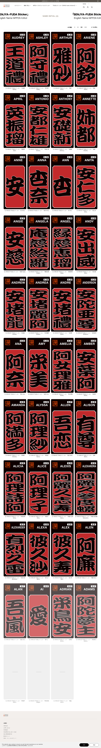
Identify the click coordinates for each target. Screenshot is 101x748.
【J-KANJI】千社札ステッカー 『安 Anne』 (15, 210)
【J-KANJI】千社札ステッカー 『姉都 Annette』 (86, 150)
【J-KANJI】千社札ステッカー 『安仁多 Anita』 (86, 211)
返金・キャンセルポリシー (10, 738)
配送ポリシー (7, 736)
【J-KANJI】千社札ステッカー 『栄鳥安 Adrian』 (62, 639)
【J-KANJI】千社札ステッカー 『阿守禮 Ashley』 (38, 88)
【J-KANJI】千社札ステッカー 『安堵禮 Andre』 (62, 333)
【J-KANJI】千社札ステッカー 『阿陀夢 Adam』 (15, 701)
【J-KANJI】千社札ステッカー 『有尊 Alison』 (86, 456)
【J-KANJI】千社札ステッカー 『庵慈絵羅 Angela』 (38, 272)
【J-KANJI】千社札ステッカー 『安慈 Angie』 (15, 271)
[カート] (91, 7)
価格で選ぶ (27, 5)
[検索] (83, 7)
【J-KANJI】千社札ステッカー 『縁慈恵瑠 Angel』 (62, 272)
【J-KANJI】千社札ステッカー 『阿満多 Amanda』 (15, 456)
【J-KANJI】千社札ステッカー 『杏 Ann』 (62, 210)
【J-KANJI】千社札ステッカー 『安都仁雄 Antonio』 (38, 150)
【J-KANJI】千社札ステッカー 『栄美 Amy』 (39, 394)
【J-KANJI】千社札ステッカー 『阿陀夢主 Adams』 (86, 639)
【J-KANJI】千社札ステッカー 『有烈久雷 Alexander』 (15, 578)
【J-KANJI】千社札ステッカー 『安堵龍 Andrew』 (15, 333)
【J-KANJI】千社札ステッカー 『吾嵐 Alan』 (15, 639)
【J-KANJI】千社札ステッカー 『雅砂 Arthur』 (62, 88)
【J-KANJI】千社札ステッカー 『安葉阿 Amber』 (86, 394)
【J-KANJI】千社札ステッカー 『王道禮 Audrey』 (15, 88)
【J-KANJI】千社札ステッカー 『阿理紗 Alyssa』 (38, 456)
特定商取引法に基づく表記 (10, 732)
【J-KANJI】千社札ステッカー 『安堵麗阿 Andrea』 (38, 333)
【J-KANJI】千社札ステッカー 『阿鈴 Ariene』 (86, 88)
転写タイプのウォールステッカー (41, 5)
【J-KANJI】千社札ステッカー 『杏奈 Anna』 (39, 210)
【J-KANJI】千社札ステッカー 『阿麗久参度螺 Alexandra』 (86, 517)
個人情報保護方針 (8, 734)
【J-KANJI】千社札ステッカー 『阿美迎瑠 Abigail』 (38, 701)
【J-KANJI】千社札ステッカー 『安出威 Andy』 (86, 272)
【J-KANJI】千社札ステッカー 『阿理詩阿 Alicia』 (15, 517)
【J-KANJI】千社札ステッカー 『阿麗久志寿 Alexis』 (62, 517)
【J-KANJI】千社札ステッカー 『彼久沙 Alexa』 (38, 578)
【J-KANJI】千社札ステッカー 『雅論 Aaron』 (62, 701)
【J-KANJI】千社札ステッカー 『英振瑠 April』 (15, 150)
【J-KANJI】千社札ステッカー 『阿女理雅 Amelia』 (62, 394)
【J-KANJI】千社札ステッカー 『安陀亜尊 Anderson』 (86, 333)
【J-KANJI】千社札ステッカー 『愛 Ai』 (38, 639)
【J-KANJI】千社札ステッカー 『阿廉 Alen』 (86, 577)
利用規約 (6, 730)
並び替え (95, 27)
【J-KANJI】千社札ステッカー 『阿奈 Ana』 (15, 394)
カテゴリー (18, 5)
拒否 (84, 745)
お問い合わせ (7, 727)
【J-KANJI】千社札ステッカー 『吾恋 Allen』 (62, 455)
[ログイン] (87, 7)
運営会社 (6, 725)
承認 (94, 745)
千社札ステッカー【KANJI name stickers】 (64, 5)
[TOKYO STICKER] (7, 5)
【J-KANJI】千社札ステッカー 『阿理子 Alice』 (38, 517)
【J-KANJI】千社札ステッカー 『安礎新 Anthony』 (62, 150)
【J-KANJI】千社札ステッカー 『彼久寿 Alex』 (62, 578)
